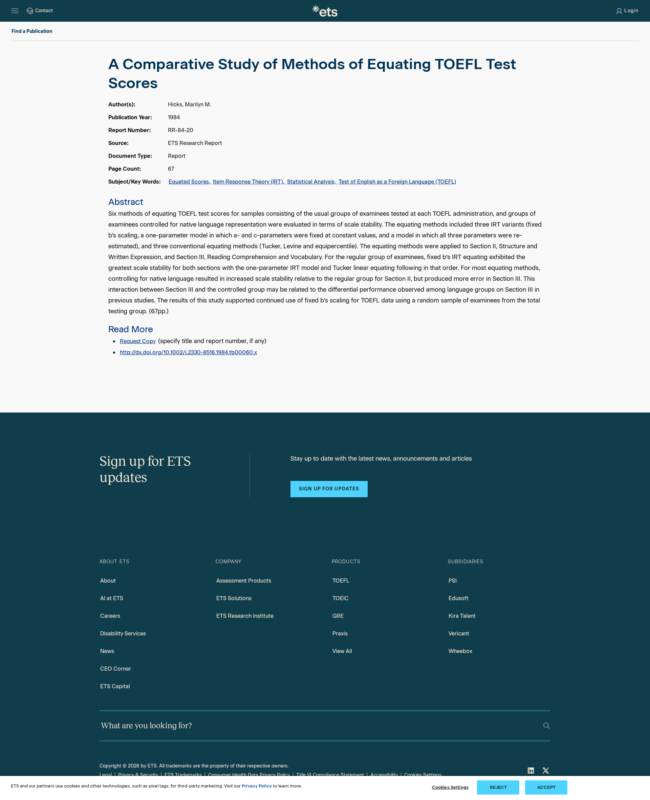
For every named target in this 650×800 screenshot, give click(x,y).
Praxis (340, 633)
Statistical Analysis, (312, 181)
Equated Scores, (190, 181)
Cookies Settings (422, 775)
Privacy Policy (257, 785)
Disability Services (123, 633)
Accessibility (384, 775)
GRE (338, 616)
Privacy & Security (138, 775)
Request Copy (138, 341)
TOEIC (340, 598)
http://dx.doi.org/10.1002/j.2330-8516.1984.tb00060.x (188, 352)
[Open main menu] (15, 11)
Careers (110, 616)
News (107, 651)
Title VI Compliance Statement (330, 775)
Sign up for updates (329, 489)
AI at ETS (111, 598)
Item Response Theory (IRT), (249, 181)
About (108, 580)
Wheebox (460, 651)
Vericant (459, 633)
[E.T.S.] (325, 10)
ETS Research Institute (245, 616)
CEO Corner (115, 669)
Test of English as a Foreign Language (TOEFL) (397, 181)
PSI (453, 580)
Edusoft (459, 598)
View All (342, 651)
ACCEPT (546, 787)
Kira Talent (462, 616)
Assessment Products (243, 580)
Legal (106, 775)
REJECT (498, 787)
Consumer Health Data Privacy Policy (249, 775)
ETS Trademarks (183, 775)
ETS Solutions (234, 598)
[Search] (546, 726)
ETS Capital (115, 686)
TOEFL (340, 580)
